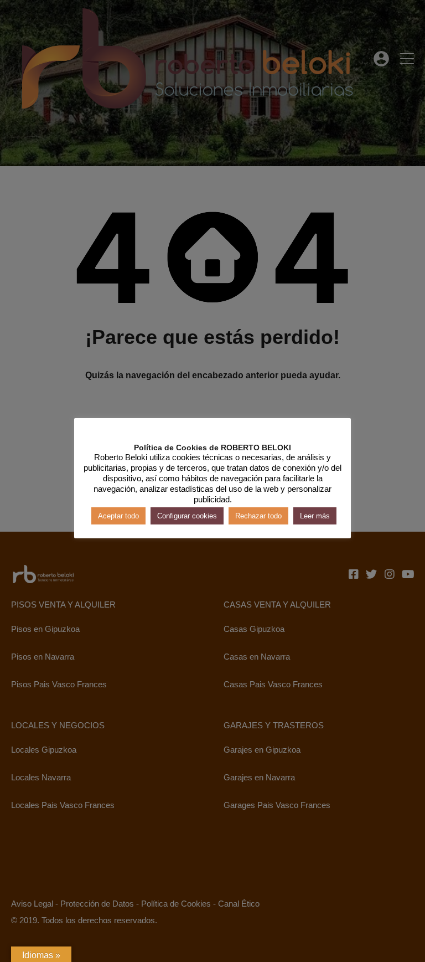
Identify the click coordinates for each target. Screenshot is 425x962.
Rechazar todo (258, 516)
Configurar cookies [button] (187, 516)
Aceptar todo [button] (118, 516)
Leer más (315, 516)
